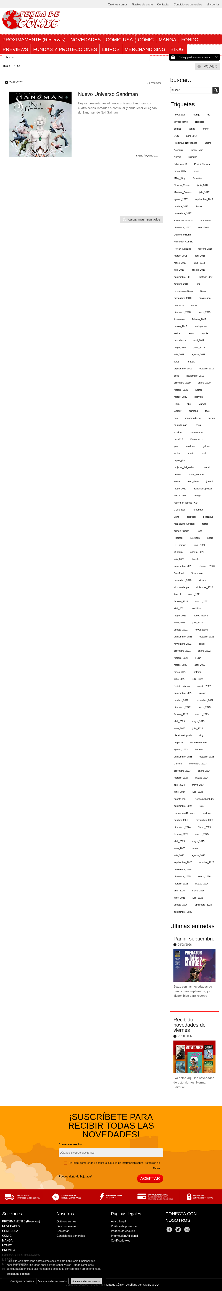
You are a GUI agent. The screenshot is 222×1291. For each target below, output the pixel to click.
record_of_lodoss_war (186, 502)
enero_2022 (204, 650)
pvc (176, 418)
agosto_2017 (181, 199)
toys (207, 411)
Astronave (179, 319)
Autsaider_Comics (183, 241)
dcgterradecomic (199, 742)
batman (197, 672)
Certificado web (120, 1240)
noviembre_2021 (182, 643)
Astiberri (178, 150)
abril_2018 (199, 255)
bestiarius (208, 516)
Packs (199, 206)
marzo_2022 (180, 665)
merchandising (193, 418)
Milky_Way (179, 178)
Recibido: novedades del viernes (190, 1025)
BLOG (177, 49)
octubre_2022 (181, 700)
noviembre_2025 (182, 869)
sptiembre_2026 (203, 904)
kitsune (202, 580)
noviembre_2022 (204, 700)
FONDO (189, 39)
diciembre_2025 (182, 876)
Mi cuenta (212, 4)
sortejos (207, 813)
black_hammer (196, 474)
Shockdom (196, 573)
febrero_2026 (181, 883)
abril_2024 (179, 785)
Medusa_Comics (183, 192)
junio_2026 (179, 897)
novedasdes (201, 629)
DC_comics (180, 545)
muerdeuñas (180, 425)
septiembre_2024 (183, 806)
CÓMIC (146, 39)
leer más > (208, 1006)
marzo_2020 (180, 396)
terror (205, 523)
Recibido (199, 121)
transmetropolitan (203, 488)
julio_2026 (198, 897)
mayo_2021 (180, 615)
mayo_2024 (198, 785)
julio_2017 (204, 192)
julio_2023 (198, 728)
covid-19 (178, 439)
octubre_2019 (206, 368)
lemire (177, 481)
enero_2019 (204, 312)
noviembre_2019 (195, 375)
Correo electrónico (70, 1144)
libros (177, 361)
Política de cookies (123, 1231)
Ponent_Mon (196, 150)
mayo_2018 (180, 263)
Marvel (202, 404)
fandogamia (200, 326)
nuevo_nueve (201, 615)
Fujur (198, 658)
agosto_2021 (181, 629)
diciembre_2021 (182, 650)
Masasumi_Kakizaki (184, 523)
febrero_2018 (205, 248)
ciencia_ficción (181, 531)
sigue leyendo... (147, 155)
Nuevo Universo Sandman (108, 94)
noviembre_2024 (204, 820)
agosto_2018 (198, 269)
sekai (201, 643)
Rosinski (178, 538)
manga (196, 114)
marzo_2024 (202, 777)
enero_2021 (194, 594)
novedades (180, 114)
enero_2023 (204, 707)
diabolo (195, 559)
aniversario (205, 298)
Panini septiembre (193, 939)
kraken (177, 333)
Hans (199, 531)
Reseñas (197, 178)
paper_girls (180, 460)
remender (198, 509)
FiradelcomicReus (183, 291)
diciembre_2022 (182, 707)
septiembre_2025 (183, 862)
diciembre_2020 (204, 587)
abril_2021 (179, 608)
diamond (193, 411)
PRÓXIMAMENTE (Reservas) (33, 39)
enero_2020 (204, 382)
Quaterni (178, 552)
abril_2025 (179, 841)
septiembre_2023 (183, 756)
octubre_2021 (206, 636)
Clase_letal (179, 509)
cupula (204, 333)
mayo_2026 (198, 890)
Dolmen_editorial (182, 234)
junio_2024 (179, 791)
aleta (191, 333)
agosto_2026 (181, 904)
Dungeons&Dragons (184, 813)
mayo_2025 (198, 841)
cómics (177, 128)
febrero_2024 (181, 777)
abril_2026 (179, 890)
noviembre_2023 (198, 763)
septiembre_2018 (183, 277)
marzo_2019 (180, 326)
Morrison (195, 538)
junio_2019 (199, 347)
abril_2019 (198, 340)
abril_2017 (191, 136)
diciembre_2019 (182, 382)
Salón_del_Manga (183, 220)
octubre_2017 (181, 206)
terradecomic (181, 121)
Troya (197, 425)
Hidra (177, 404)
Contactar (163, 4)
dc (208, 114)
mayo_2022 (180, 672)
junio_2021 (179, 622)
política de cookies (18, 1273)
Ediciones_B (180, 164)
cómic (194, 305)
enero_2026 (204, 876)
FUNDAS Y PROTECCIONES (65, 49)
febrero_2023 (181, 714)
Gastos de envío (142, 4)
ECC (176, 136)
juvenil (209, 481)
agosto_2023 (181, 749)
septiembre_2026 (183, 912)
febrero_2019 (199, 319)
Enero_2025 (204, 827)
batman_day (205, 277)
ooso (176, 375)
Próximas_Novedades (185, 143)
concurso (179, 305)
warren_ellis (180, 495)
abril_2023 (179, 721)
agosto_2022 (204, 686)
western (178, 432)
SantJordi (179, 573)
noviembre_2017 (182, 213)
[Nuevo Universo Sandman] (40, 124)
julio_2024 (198, 791)
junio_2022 (179, 679)
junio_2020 (199, 545)
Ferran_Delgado (182, 248)
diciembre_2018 (182, 312)
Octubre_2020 (207, 566)
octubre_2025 (206, 862)
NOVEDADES (85, 39)
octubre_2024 (181, 820)
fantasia (191, 361)
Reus (203, 291)
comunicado (196, 432)
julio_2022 (198, 679)
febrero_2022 (181, 658)
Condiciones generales (188, 4)
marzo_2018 (180, 255)
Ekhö (176, 516)
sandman (190, 446)
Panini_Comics (202, 164)
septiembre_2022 (183, 693)
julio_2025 (179, 855)
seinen (211, 418)
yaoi (176, 446)
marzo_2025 (202, 834)
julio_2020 (179, 559)
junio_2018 (199, 263)
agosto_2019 (198, 354)
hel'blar (177, 474)
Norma (177, 157)
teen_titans (193, 481)
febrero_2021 (181, 601)
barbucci (191, 516)
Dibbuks (192, 157)
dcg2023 (178, 742)
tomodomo (205, 220)
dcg (201, 735)
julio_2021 (198, 622)
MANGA (167, 39)
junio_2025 (179, 848)
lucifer (177, 453)
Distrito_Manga (182, 686)
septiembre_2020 (183, 566)
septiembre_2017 (204, 199)
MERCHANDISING (145, 49)
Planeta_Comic (182, 185)
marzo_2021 (202, 601)
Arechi (177, 594)
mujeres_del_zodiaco (185, 467)
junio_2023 (179, 728)
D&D (201, 806)
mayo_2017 (180, 171)
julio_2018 (179, 269)
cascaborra (180, 340)
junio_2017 (202, 185)
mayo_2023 (198, 721)
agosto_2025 (198, 855)
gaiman (206, 446)
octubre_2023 (206, 756)
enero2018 (203, 227)
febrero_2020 (181, 390)
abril (189, 404)
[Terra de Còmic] (31, 28)
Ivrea (196, 171)
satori (206, 467)
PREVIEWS (15, 49)
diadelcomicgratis (183, 735)
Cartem (178, 763)
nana (195, 848)
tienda (192, 128)
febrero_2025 (181, 834)
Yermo (208, 143)
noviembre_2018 (182, 298)
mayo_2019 (180, 347)
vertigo (197, 495)
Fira (198, 284)
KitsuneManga (181, 587)
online (205, 128)
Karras (198, 390)
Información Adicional (124, 1235)
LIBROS (111, 49)
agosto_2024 (181, 799)
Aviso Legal (118, 1221)
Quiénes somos (118, 4)
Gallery (177, 411)
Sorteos (199, 749)
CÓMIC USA (119, 39)
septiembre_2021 (183, 636)
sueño (191, 453)
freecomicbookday (204, 799)
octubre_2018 (181, 284)
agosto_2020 (197, 552)
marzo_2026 (202, 883)
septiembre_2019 (183, 368)
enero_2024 (204, 770)
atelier (202, 693)
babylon (198, 396)
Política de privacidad (124, 1226)
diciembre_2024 (182, 827)
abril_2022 (199, 665)
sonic (204, 453)
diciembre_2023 (182, 770)
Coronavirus (196, 439)
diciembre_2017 (182, 227)
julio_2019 (179, 354)
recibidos (197, 608)
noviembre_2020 (182, 580)
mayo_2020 (180, 488)
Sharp (210, 538)
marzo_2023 (202, 714)
